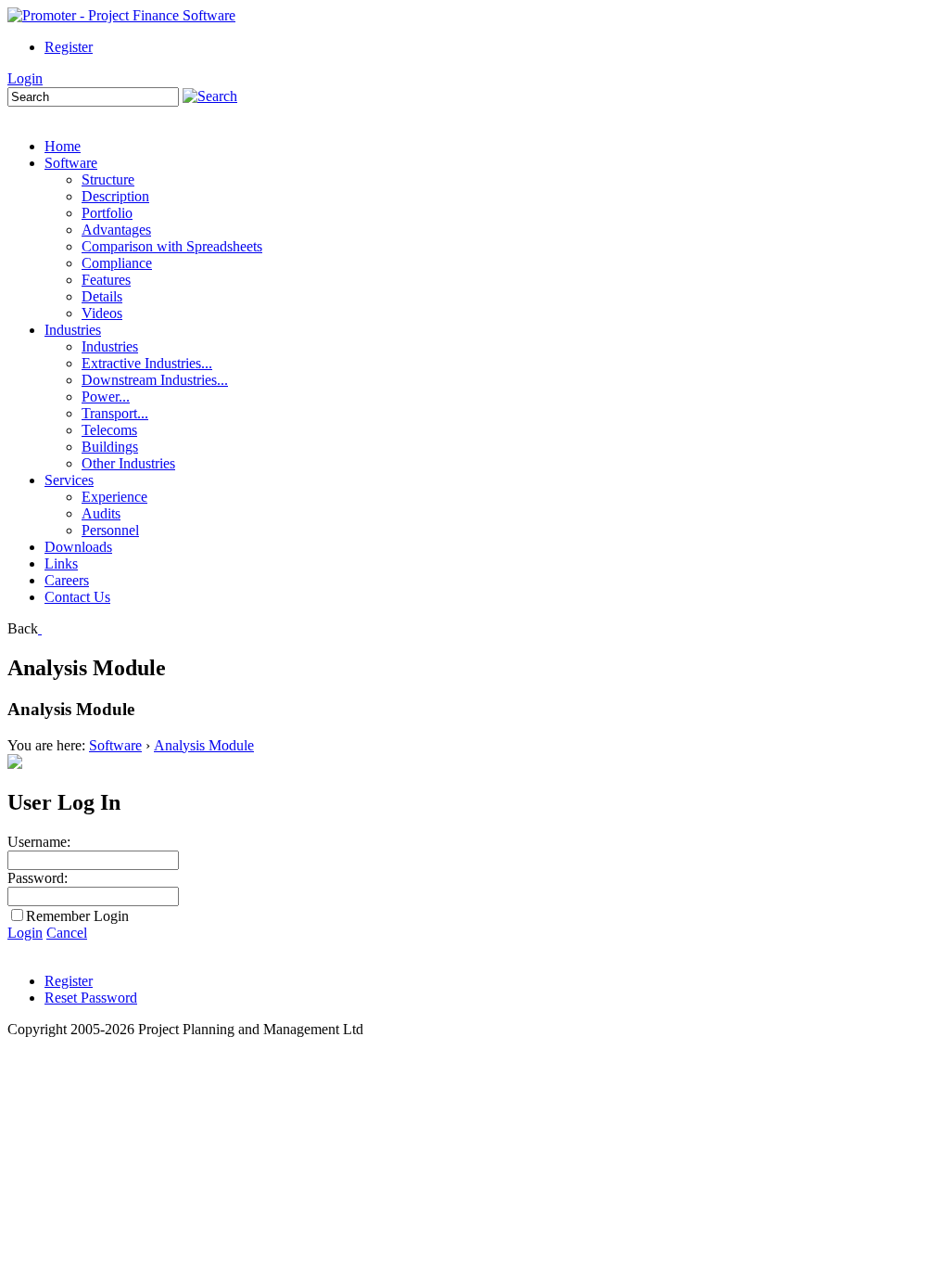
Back (22, 628)
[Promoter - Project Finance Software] (121, 15)
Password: (37, 878)
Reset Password (90, 997)
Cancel (66, 933)
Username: (38, 842)
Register (68, 47)
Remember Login (77, 916)
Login (25, 78)
